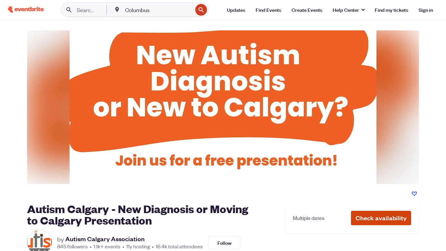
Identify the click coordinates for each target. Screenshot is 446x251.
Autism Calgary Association (105, 239)
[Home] (26, 9)
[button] (381, 218)
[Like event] (414, 193)
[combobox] (158, 9)
